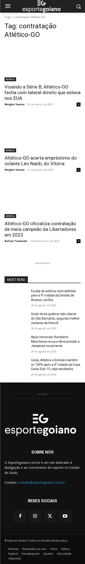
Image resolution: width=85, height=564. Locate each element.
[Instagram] (35, 516)
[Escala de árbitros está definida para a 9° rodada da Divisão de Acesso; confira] (16, 297)
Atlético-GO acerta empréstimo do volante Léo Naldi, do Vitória (41, 160)
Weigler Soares (14, 104)
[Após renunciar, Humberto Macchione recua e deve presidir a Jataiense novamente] (16, 343)
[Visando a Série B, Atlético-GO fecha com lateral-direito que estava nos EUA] (42, 62)
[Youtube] (65, 516)
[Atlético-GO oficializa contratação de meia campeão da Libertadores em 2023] (42, 199)
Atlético (10, 79)
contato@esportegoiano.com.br (41, 482)
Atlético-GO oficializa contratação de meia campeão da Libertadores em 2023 (40, 229)
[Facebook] (20, 516)
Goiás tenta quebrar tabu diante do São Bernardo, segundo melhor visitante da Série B (55, 318)
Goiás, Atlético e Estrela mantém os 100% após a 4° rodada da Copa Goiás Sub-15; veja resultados (55, 364)
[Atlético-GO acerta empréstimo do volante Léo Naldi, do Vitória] (42, 134)
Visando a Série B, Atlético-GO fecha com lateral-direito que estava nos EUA (42, 92)
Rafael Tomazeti (16, 241)
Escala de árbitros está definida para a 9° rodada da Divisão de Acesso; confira (53, 295)
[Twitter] (50, 516)
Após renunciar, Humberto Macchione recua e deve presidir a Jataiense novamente (55, 341)
